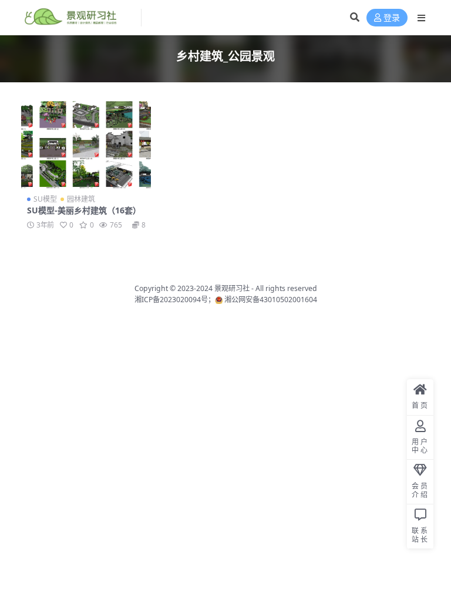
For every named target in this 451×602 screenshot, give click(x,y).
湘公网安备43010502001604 (270, 300)
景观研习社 (232, 288)
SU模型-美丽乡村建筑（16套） (84, 210)
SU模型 (45, 199)
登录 (391, 18)
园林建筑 (81, 199)
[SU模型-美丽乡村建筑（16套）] (86, 144)
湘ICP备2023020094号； (174, 300)
